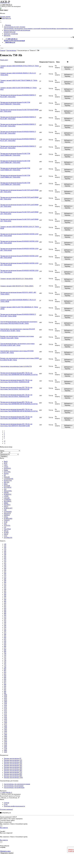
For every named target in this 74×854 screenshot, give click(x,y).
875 (5, 682)
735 (5, 658)
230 (5, 565)
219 (5, 561)
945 (5, 689)
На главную (4, 827)
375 (5, 598)
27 (4, 441)
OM (5, 510)
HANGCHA (8, 480)
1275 (5, 724)
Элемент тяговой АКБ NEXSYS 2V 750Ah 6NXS (16, 278)
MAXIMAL (7, 501)
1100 (5, 703)
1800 (5, 750)
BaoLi (6, 461)
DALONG (7, 472)
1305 (5, 729)
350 (5, 592)
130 (5, 544)
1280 (5, 726)
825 (5, 674)
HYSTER (7, 485)
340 (5, 589)
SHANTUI (7, 513)
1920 (5, 752)
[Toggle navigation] (1, 22)
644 (5, 644)
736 (5, 660)
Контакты (7, 35)
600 (5, 637)
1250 (5, 721)
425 (5, 605)
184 (5, 553)
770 (5, 665)
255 (5, 572)
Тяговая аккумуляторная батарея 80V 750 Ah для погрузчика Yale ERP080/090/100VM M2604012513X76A (19, 373)
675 (5, 648)
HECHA (6, 482)
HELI (5, 484)
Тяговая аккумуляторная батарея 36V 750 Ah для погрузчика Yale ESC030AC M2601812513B (16, 395)
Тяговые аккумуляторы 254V (13, 777)
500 (5, 615)
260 (5, 573)
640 (5, 643)
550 (5, 627)
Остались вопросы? (6, 809)
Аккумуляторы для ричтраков (13, 786)
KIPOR (6, 492)
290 (5, 580)
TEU (5, 524)
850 (5, 679)
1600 (5, 747)
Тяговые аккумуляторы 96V (13, 776)
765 (5, 663)
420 (5, 603)
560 (5, 631)
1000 (5, 695)
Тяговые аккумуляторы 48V (13, 770)
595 (5, 636)
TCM (5, 522)
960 (5, 691)
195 (5, 556)
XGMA (6, 532)
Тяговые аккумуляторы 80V (13, 774)
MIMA (6, 503)
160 (5, 547)
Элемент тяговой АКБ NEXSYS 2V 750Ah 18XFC (17, 286)
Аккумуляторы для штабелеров (14, 787)
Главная (6, 802)
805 (5, 670)
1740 (5, 748)
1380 (5, 734)
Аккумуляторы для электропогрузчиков (17, 784)
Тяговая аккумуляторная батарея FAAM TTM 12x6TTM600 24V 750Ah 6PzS (15, 169)
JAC (5, 489)
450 (5, 608)
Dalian (6, 470)
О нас (6, 804)
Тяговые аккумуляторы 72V (13, 772)
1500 (5, 741)
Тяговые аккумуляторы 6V (12, 758)
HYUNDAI (7, 487)
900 (5, 684)
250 (5, 570)
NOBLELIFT (8, 508)
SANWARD (8, 511)
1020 (5, 696)
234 (5, 566)
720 (5, 655)
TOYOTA (7, 525)
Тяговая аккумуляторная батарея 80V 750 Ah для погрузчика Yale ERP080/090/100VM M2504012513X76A (19, 410)
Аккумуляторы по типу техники (14, 27)
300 (5, 582)
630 (5, 641)
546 (5, 625)
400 (5, 601)
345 (5, 591)
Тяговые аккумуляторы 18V (13, 762)
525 (5, 620)
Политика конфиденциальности (14, 806)
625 (5, 639)
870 (5, 681)
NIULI (6, 506)
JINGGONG (8, 491)
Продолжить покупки (7, 853)
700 (5, 653)
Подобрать (4, 456)
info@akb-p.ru (6, 18)
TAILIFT (7, 520)
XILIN (6, 534)
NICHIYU (7, 504)
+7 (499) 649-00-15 (6, 4)
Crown (6, 466)
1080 (5, 701)
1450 (5, 740)
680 (5, 650)
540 (5, 622)
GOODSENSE (8, 479)
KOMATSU (7, 494)
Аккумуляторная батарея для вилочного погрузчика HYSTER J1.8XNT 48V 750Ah (17, 344)
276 (5, 577)
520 (5, 618)
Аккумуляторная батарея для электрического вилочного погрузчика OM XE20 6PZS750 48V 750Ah (18, 322)
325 (5, 587)
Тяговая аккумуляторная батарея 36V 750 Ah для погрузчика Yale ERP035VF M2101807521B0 (16, 425)
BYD (5, 463)
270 (5, 575)
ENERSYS (7, 32)
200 (5, 558)
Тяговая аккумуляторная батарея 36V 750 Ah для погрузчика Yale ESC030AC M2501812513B (16, 388)
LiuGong (6, 498)
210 (5, 560)
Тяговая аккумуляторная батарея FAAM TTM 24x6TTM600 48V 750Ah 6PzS (15, 154)
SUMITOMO (8, 518)
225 (5, 563)
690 (5, 651)
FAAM (13, 32)
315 (5, 584)
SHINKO (7, 515)
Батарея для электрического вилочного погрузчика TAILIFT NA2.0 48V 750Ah (17, 337)
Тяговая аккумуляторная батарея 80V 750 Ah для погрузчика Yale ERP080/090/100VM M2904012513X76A (19, 403)
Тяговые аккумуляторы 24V (13, 763)
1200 (5, 719)
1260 (5, 722)
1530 (5, 743)
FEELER (7, 477)
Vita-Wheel (7, 529)
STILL (6, 517)
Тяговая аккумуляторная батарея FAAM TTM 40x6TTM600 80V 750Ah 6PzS (15, 103)
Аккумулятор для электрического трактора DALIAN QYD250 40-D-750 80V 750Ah (17, 329)
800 (5, 669)
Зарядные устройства (11, 34)
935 (5, 688)
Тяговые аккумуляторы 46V (13, 769)
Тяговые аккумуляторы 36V (13, 765)
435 (5, 606)
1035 (5, 698)
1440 (5, 738)
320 (5, 585)
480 (5, 613)
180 (5, 551)
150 (5, 546)
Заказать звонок (5, 16)
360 (5, 594)
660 (5, 646)
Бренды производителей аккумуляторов (17, 30)
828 (5, 676)
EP (5, 475)
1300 (5, 727)
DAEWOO (7, 468)
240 (5, 568)
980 (5, 693)
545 (5, 624)
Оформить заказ (5, 851)
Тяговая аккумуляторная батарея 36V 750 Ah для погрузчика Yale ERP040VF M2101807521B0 (16, 417)
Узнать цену (4, 60)
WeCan (6, 530)
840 (5, 677)
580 (5, 634)
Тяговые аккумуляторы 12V (13, 760)
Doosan (6, 473)
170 (5, 549)
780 (5, 667)
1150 (5, 712)
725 (5, 656)
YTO (5, 536)
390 (5, 599)
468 (5, 611)
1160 (5, 715)
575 (5, 632)
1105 (5, 707)
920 (5, 686)
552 (5, 629)
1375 (5, 733)
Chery (6, 465)
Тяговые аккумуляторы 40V (13, 767)
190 (5, 554)
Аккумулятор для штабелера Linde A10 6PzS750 (16, 366)
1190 (5, 717)
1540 (5, 745)
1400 (5, 736)
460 (5, 610)
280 (5, 579)
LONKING (7, 499)
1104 (5, 705)
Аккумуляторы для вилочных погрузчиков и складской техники (25, 28)
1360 (5, 731)
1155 (5, 714)
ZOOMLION (8, 537)
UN (5, 527)
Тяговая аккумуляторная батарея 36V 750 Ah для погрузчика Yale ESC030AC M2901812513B (16, 381)
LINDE (6, 496)
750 (5, 662)
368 (5, 596)
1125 (5, 710)
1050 (5, 700)
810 (5, 672)
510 (5, 617)
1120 (5, 708)
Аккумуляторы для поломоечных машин (59, 28)
